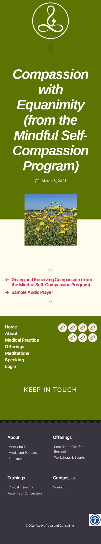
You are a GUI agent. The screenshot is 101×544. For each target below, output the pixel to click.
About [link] (11, 333)
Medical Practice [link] (22, 340)
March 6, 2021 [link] (54, 180)
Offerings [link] (14, 346)
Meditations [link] (17, 353)
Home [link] (11, 326)
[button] (50, 48)
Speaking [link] (14, 359)
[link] (95, 519)
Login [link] (10, 366)
